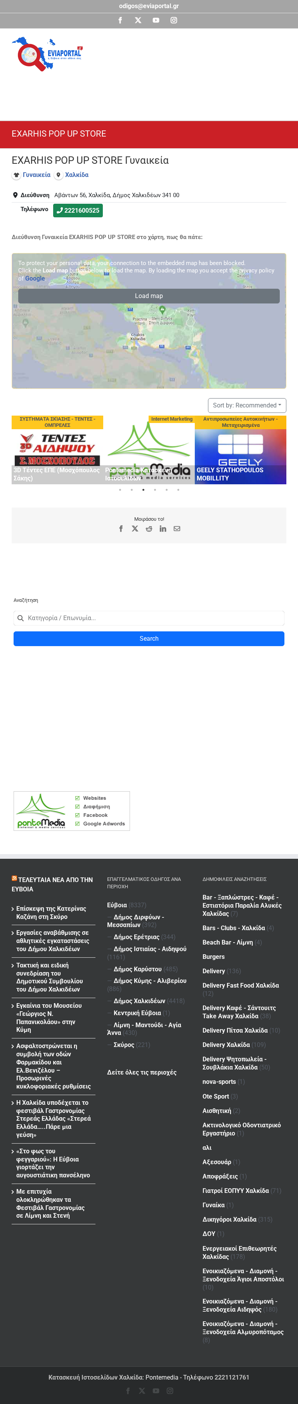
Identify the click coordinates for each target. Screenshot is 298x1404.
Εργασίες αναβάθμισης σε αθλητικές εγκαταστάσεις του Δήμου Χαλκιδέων (52, 941)
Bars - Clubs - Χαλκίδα (234, 928)
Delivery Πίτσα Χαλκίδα (235, 1030)
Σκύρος (124, 1045)
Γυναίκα (214, 1205)
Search (149, 638)
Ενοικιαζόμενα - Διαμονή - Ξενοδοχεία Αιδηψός (240, 1305)
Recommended (245, 405)
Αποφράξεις (220, 1176)
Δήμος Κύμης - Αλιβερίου (150, 981)
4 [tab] (155, 490)
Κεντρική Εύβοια (137, 1013)
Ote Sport (216, 1096)
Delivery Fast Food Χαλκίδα (241, 985)
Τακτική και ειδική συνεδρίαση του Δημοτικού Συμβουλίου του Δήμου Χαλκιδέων (49, 977)
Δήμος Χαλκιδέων (139, 1001)
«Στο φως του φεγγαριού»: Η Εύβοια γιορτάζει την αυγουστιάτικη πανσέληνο (53, 1163)
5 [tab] (166, 490)
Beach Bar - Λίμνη (228, 942)
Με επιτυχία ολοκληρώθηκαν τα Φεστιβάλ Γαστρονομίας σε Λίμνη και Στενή (50, 1203)
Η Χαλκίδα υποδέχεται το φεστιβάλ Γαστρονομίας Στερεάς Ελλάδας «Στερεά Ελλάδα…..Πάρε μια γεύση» (53, 1119)
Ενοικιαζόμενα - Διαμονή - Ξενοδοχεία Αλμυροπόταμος (243, 1328)
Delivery (214, 971)
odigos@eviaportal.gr (149, 6)
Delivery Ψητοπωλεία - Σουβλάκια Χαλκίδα (235, 1063)
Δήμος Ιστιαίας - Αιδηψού (150, 949)
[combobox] (149, 618)
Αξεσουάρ (217, 1162)
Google (35, 278)
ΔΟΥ (209, 1234)
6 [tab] (178, 490)
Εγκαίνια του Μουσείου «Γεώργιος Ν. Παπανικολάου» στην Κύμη (49, 1017)
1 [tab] (120, 490)
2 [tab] (131, 490)
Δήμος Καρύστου (138, 969)
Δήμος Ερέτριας (136, 937)
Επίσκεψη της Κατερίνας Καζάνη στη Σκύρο (51, 912)
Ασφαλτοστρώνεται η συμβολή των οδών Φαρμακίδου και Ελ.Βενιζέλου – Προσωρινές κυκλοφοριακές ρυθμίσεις (53, 1066)
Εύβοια (117, 905)
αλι (207, 1147)
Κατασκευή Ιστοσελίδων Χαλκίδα (95, 1377)
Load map (149, 296)
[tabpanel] (57, 450)
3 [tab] (143, 490)
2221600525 (81, 210)
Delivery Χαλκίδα (226, 1045)
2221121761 (232, 1377)
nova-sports (219, 1081)
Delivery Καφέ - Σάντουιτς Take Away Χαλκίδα (239, 1012)
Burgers (214, 956)
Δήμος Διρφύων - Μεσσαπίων (135, 921)
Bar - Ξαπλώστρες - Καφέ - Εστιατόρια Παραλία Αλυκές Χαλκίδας (242, 905)
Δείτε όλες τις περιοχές (142, 1072)
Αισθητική (217, 1111)
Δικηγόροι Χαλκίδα (229, 1219)
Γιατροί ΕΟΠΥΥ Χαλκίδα (236, 1190)
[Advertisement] (153, 92)
